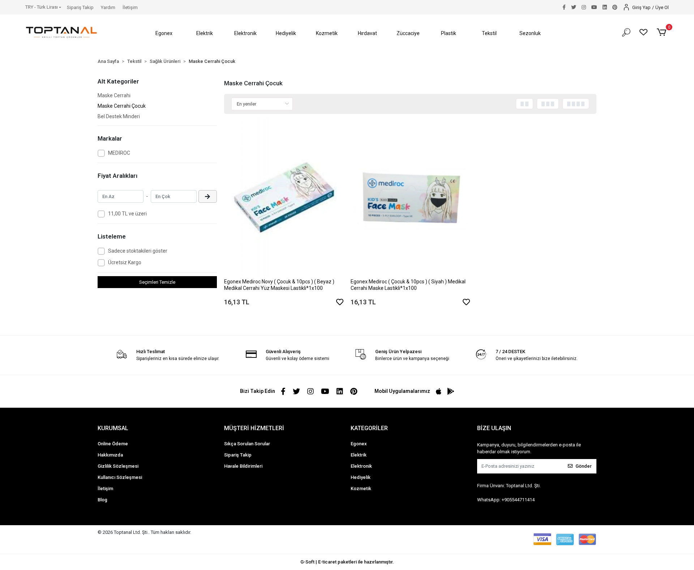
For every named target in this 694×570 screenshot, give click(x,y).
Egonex (359, 443)
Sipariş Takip (80, 7)
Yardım (108, 7)
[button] (164, 33)
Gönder (583, 466)
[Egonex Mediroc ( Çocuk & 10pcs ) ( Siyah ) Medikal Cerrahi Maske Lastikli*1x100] (410, 197)
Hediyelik (360, 477)
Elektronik (361, 466)
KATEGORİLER (369, 428)
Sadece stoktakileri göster (137, 251)
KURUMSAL (113, 428)
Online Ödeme (113, 443)
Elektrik (359, 455)
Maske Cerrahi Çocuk (122, 106)
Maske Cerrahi (114, 95)
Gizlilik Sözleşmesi (118, 466)
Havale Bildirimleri (243, 466)
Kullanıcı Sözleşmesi (120, 477)
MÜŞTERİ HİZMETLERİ (254, 428)
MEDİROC (119, 153)
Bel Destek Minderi (119, 116)
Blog (102, 499)
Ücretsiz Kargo (124, 262)
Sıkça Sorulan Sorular (247, 443)
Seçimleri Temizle (157, 282)
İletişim (130, 7)
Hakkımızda (110, 455)
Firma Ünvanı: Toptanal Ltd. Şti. (509, 485)
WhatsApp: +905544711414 (506, 499)
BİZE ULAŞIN (494, 428)
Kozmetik (361, 488)
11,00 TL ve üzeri (127, 214)
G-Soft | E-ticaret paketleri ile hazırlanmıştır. (347, 562)
